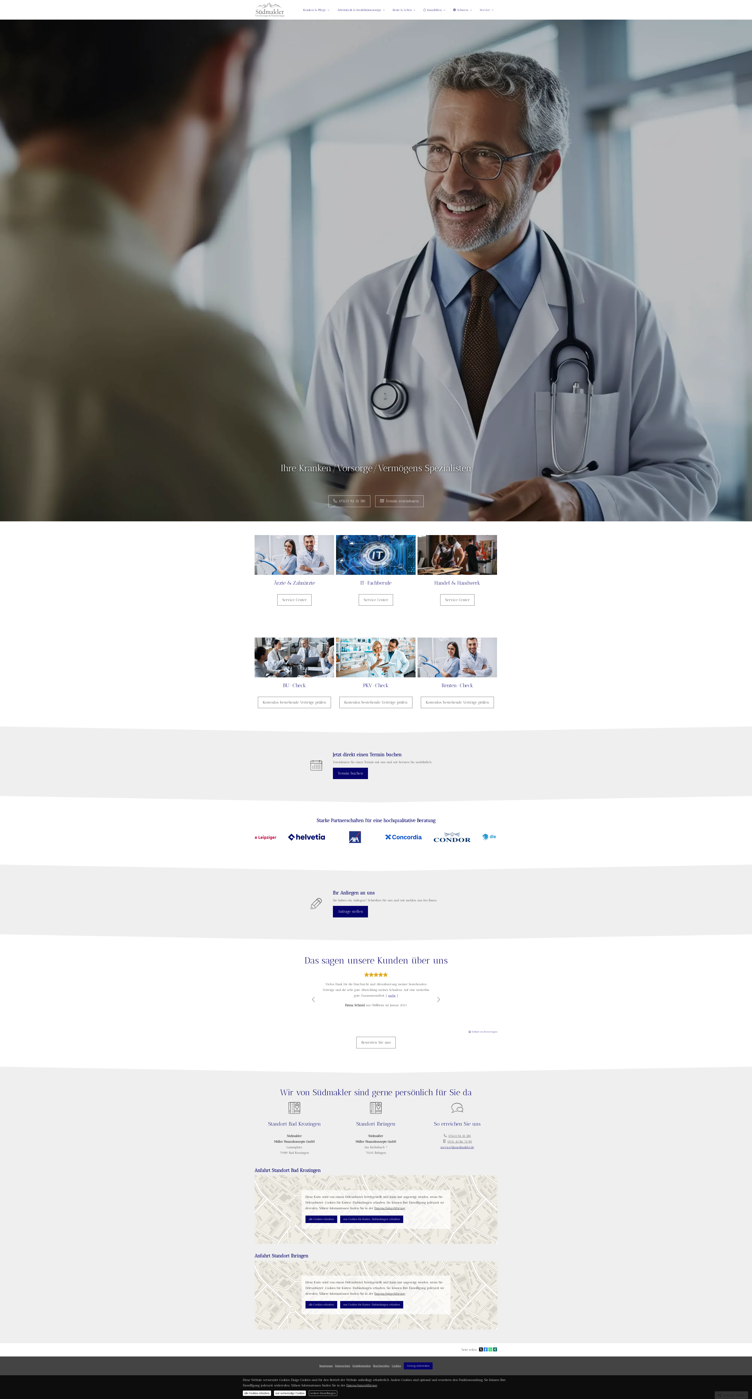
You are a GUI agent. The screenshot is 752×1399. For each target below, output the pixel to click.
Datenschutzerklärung (361, 1385)
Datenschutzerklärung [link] (389, 1208)
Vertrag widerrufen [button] (418, 1365)
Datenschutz (342, 1365)
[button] (313, 999)
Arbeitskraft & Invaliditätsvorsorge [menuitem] (359, 10)
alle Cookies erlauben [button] (321, 1219)
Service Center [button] (294, 600)
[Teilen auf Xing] (495, 1349)
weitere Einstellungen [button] (323, 1393)
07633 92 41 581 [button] (352, 501)
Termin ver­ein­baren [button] (402, 501)
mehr (392, 995)
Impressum (326, 1365)
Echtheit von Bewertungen (484, 1032)
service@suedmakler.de (457, 1147)
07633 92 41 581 (459, 1136)
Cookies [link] (396, 1365)
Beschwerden (381, 1365)
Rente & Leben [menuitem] (402, 10)
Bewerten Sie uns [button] (376, 1042)
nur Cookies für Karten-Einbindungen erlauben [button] (371, 1219)
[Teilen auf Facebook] (486, 1349)
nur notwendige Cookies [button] (290, 1393)
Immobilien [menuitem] (434, 10)
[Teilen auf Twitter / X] (481, 1349)
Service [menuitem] (485, 10)
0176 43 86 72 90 (459, 1141)
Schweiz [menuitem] (462, 10)
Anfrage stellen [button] (350, 911)
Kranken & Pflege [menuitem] (314, 10)
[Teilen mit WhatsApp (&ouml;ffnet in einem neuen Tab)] (490, 1349)
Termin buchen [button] (350, 773)
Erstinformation (361, 1365)
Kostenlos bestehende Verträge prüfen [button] (294, 702)
